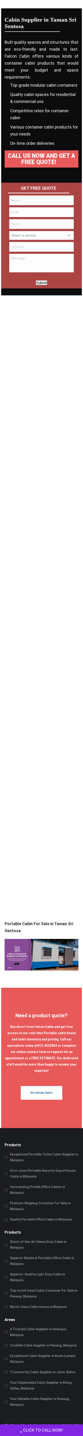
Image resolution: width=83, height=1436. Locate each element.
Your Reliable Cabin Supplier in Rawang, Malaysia (40, 1401)
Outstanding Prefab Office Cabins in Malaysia (37, 1190)
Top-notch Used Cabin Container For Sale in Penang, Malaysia (43, 1293)
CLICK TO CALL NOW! (43, 1430)
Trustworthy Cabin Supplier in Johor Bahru (42, 1372)
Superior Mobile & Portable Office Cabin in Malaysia (42, 1261)
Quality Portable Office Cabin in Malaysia (41, 1219)
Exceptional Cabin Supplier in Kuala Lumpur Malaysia (43, 1358)
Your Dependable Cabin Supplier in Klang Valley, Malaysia (41, 1385)
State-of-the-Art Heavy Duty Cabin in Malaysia (38, 1244)
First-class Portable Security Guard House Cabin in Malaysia (42, 1173)
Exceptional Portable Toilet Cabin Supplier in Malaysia (44, 1157)
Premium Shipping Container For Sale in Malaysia (40, 1206)
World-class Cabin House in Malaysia (38, 1307)
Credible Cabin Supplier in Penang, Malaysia (43, 1345)
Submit (41, 283)
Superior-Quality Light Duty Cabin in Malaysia (37, 1277)
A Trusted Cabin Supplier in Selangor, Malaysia (38, 1332)
